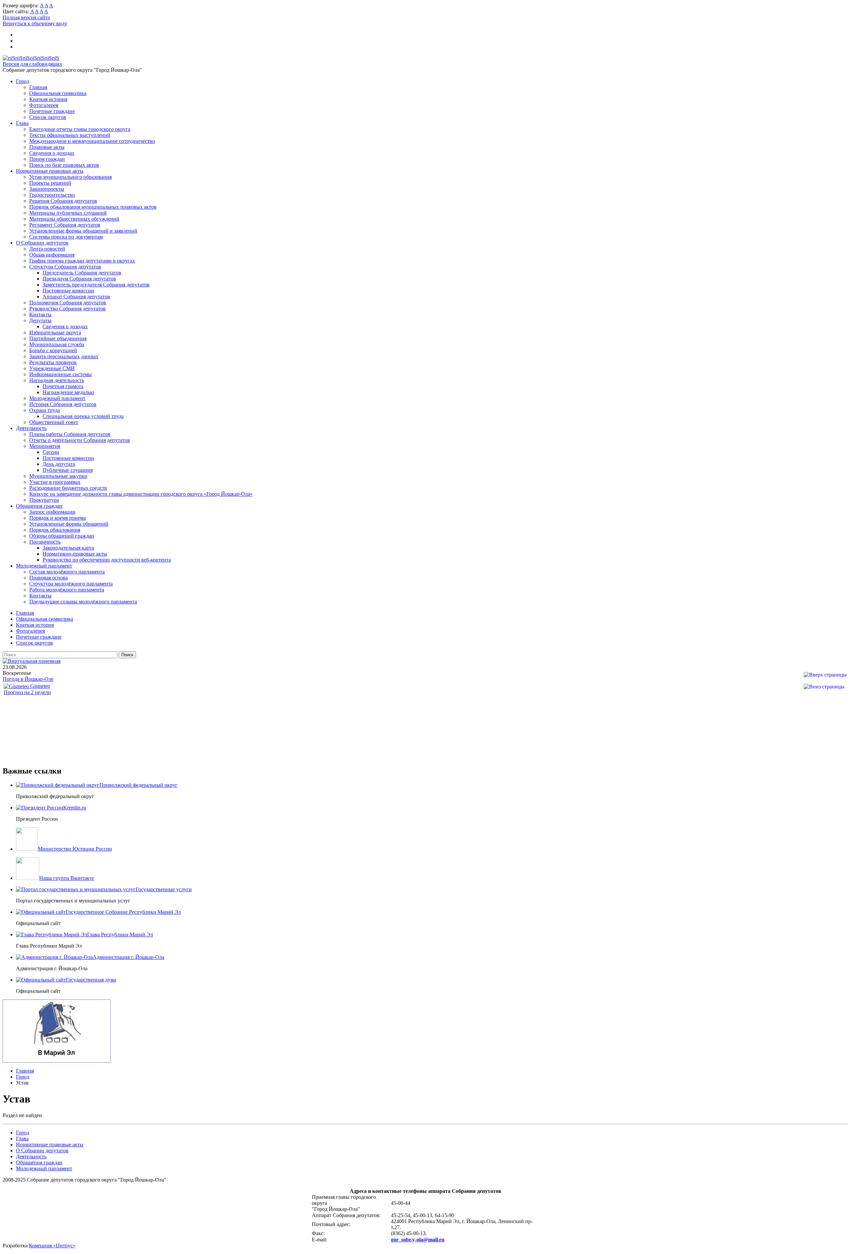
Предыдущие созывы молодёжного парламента (83, 601)
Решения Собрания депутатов (63, 201)
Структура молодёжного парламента (71, 583)
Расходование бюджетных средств (68, 488)
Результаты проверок (53, 362)
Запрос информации (52, 512)
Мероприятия (44, 446)
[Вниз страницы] (824, 686)
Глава (22, 123)
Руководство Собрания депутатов (67, 308)
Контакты (40, 314)
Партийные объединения (57, 338)
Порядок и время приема (57, 518)
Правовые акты (46, 147)
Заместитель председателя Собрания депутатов (96, 284)
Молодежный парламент (57, 398)
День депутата (59, 464)
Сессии (51, 452)
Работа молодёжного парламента (66, 589)
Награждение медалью (68, 392)
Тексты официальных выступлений (69, 135)
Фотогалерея (43, 105)
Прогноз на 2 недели (27, 692)
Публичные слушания (68, 470)
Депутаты (40, 320)
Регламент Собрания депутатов (64, 225)
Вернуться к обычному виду (35, 23)
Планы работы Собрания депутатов (69, 434)
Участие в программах (54, 482)
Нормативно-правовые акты (75, 554)
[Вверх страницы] (825, 675)
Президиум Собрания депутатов (79, 278)
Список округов (47, 117)
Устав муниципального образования (70, 177)
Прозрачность (45, 542)
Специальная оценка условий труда (83, 416)
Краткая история (48, 99)
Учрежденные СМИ (52, 368)
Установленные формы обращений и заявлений (83, 231)
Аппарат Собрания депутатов (76, 296)
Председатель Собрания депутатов (82, 272)
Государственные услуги (164, 889)
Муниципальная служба (56, 344)
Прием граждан (47, 159)
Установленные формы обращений (68, 524)
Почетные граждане (52, 111)
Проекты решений (50, 183)
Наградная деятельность (56, 380)
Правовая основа (48, 577)
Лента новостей (47, 249)
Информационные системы (60, 374)
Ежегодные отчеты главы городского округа (79, 129)
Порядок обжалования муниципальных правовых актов (93, 207)
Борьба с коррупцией (53, 350)
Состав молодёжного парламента (67, 572)
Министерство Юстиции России (75, 849)
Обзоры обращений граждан (61, 536)
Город (22, 81)
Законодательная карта (68, 548)
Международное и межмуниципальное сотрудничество (92, 141)
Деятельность (31, 428)
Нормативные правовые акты (49, 171)
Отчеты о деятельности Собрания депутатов (79, 440)
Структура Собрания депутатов (65, 266)
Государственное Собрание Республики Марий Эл (123, 912)
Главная (38, 87)
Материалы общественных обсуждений (74, 219)
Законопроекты (46, 189)
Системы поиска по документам (66, 237)
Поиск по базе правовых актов (64, 165)
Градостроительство (52, 195)
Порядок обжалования (54, 530)
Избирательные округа (55, 332)
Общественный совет (53, 422)
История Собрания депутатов (62, 404)
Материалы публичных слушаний (68, 213)
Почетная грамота (63, 386)
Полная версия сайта (26, 17)
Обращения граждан (39, 506)
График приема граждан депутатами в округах (82, 260)
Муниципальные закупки (58, 476)
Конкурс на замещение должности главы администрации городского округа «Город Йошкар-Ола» (141, 494)
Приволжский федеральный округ (138, 785)
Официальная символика (57, 93)
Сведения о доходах (51, 153)
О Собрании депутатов (42, 243)
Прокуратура (44, 500)
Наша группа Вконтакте (66, 878)
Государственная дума (91, 980)
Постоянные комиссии (68, 290)
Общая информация (51, 255)
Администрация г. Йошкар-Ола (128, 957)
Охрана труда (44, 410)
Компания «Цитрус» (52, 1245)
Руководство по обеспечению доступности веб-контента (107, 560)
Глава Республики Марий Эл (120, 934)
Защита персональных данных (63, 356)
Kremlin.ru (74, 807)
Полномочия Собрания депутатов (67, 302)
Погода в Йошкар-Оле (28, 679)
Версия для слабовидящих (32, 64)
